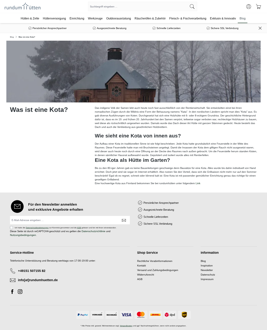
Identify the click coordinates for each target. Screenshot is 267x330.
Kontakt (141, 265)
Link (198, 183)
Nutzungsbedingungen (23, 235)
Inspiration (207, 265)
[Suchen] (192, 6)
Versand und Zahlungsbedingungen (157, 270)
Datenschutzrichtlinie (93, 231)
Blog (203, 261)
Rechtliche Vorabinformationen (154, 261)
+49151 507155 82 (31, 271)
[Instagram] (20, 292)
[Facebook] (13, 292)
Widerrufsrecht (145, 274)
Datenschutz (208, 274)
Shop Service (147, 252)
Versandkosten (126, 326)
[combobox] (138, 6)
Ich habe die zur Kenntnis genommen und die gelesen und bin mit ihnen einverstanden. (65, 228)
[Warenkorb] (258, 6)
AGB (79, 228)
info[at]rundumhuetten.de (38, 280)
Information (210, 252)
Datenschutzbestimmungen (37, 228)
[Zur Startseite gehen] (23, 6)
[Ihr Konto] (249, 6)
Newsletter (207, 270)
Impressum (207, 279)
